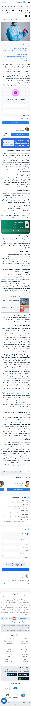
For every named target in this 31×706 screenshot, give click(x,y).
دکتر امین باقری (20, 482)
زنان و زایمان (25, 654)
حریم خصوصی (24, 646)
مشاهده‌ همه (23, 618)
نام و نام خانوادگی (24, 103)
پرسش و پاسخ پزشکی (8, 641)
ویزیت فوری (25, 641)
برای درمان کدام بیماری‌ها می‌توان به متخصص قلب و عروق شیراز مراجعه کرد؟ (15, 57)
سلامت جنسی (9, 651)
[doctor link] (27, 129)
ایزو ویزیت (27, 6)
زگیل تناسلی (10, 656)
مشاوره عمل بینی (9, 659)
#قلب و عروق (9, 472)
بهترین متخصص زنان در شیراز (14, 465)
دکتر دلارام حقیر (20, 128)
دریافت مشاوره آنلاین (19, 489)
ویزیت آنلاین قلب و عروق (23, 458)
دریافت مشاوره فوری (20, 134)
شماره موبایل (25, 109)
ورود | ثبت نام (5, 2)
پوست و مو (25, 656)
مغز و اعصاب (25, 661)
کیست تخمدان (9, 654)
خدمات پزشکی (9, 638)
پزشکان (26, 638)
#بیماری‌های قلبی (17, 472)
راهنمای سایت (9, 643)
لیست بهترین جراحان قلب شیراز (20, 48)
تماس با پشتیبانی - (14, 622)
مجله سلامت (20, 6)
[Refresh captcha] (16, 564)
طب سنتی (25, 651)
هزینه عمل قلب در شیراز (22, 54)
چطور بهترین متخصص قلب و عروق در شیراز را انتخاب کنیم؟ (15, 51)
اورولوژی (26, 659)
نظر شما (27, 550)
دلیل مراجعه (26, 115)
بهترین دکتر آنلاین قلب (15, 393)
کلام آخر (25, 60)
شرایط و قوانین (24, 643)
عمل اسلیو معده (9, 661)
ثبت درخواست (15, 122)
